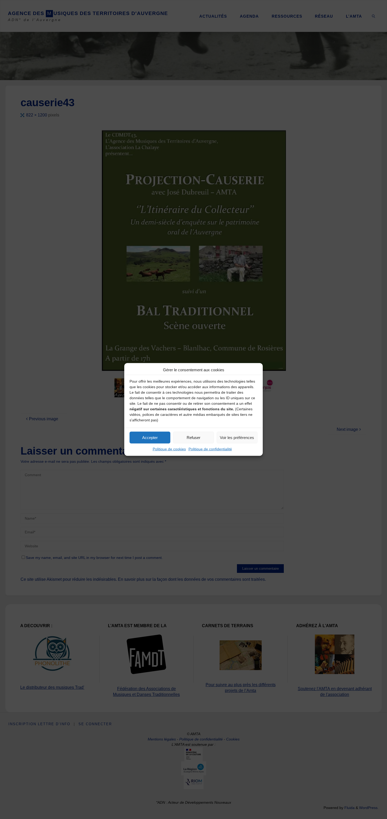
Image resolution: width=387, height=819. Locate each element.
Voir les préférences (237, 437)
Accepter (150, 437)
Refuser (193, 437)
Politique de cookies (169, 449)
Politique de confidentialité (210, 449)
